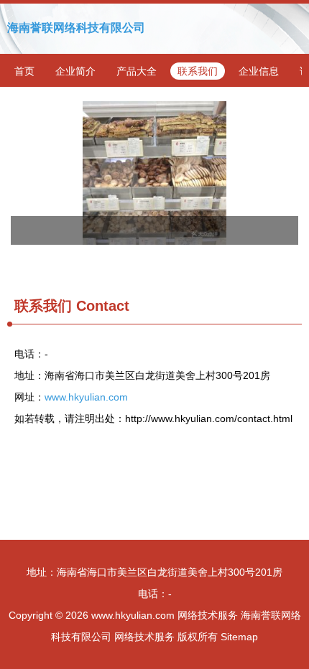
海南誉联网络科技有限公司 (76, 28)
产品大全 (136, 71)
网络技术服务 (207, 615)
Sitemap (239, 636)
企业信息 (259, 71)
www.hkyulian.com (86, 397)
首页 (24, 71)
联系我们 (197, 71)
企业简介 (75, 71)
